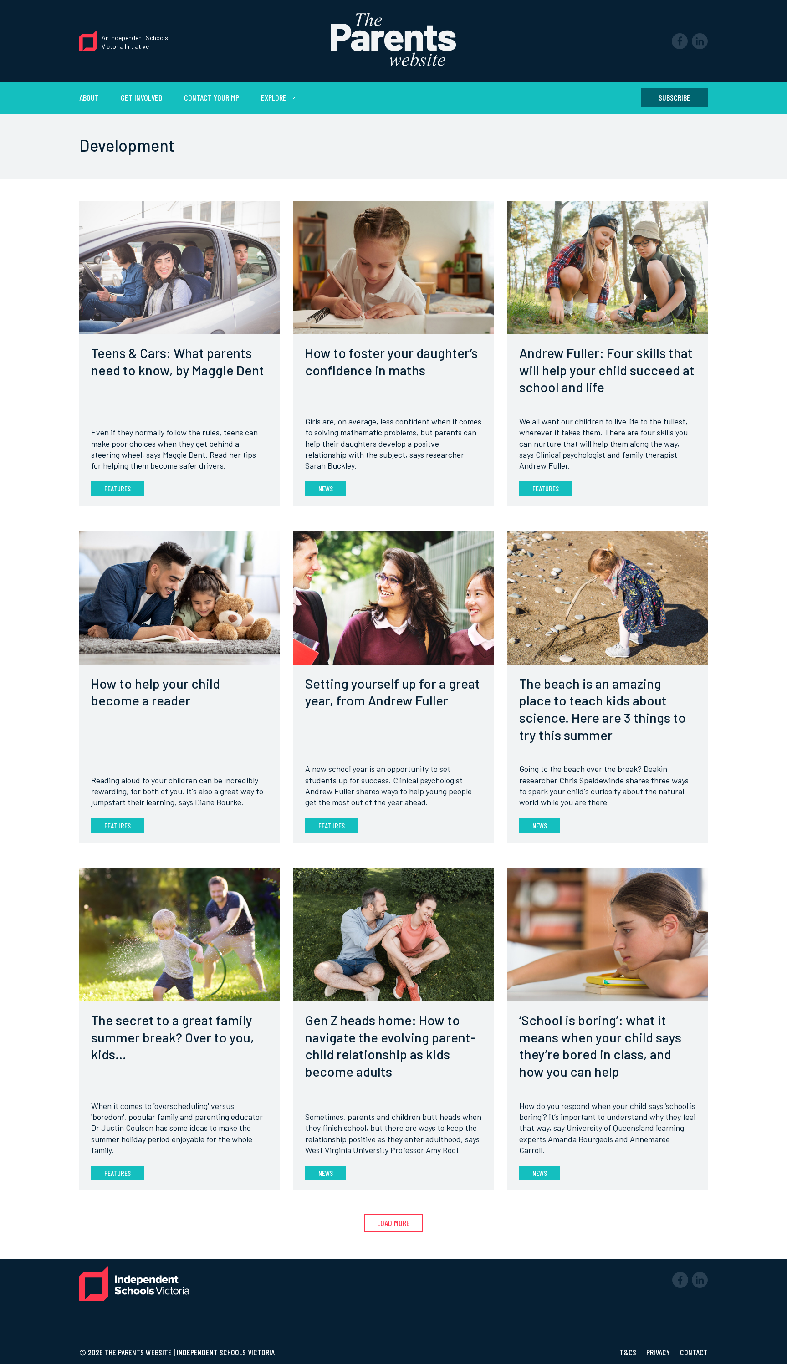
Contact (694, 1352)
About (89, 97)
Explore (274, 97)
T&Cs (628, 1352)
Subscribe (674, 97)
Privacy (659, 1352)
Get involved (142, 97)
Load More (393, 1223)
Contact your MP (211, 97)
